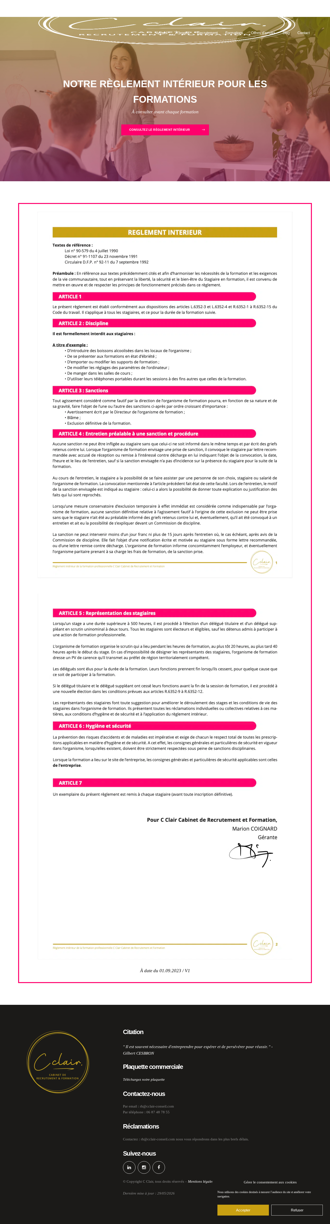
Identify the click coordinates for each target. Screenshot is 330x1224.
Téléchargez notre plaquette (144, 1079)
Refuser (297, 1210)
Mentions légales (201, 1181)
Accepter (243, 1210)
